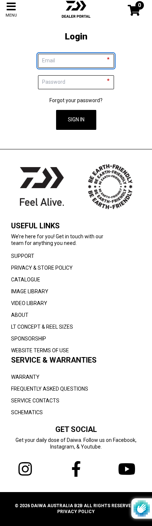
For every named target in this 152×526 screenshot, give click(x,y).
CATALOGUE (25, 280)
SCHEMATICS (27, 412)
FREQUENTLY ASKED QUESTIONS (49, 389)
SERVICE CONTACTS (35, 401)
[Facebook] (76, 469)
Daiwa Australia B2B (57, 505)
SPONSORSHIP (28, 339)
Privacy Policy (76, 511)
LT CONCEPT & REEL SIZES (42, 327)
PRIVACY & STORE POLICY (42, 268)
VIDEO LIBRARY (29, 303)
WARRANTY (25, 377)
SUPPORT (22, 256)
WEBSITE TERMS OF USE (40, 350)
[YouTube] (126, 469)
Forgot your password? (76, 100)
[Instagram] (25, 469)
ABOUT (19, 315)
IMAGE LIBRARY (29, 291)
